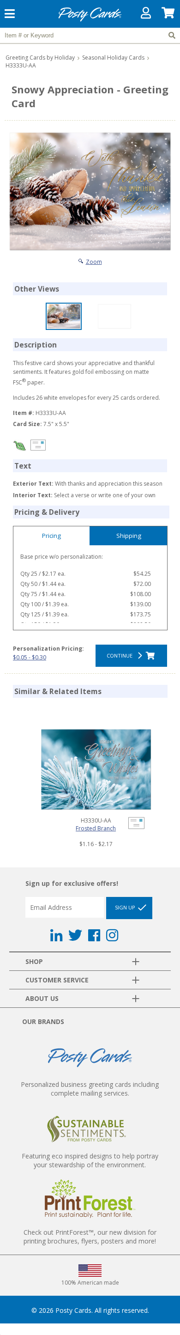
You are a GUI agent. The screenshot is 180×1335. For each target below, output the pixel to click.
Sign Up (126, 906)
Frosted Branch (96, 828)
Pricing (51, 535)
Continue (121, 655)
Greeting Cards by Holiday (40, 57)
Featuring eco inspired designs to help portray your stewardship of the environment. (90, 1160)
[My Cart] (168, 15)
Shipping (128, 535)
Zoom (94, 262)
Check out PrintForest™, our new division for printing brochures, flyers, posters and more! (90, 1236)
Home (90, 20)
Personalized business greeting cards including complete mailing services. (90, 1088)
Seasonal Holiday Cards (113, 57)
